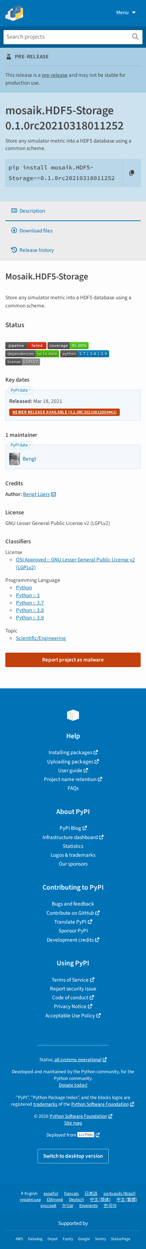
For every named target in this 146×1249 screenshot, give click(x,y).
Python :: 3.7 (30, 603)
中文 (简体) (100, 1200)
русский (48, 1206)
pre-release (55, 75)
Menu (122, 12)
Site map (73, 1123)
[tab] (73, 211)
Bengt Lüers (36, 494)
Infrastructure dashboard (70, 837)
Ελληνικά (55, 1200)
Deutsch (76, 1200)
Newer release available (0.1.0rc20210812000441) (64, 412)
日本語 (91, 1194)
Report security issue (73, 989)
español (51, 1194)
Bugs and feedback (73, 904)
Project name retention (70, 779)
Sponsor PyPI (73, 931)
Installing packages (70, 752)
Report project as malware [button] (73, 660)
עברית (67, 1206)
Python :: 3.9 (30, 617)
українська (30, 1200)
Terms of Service (70, 980)
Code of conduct (70, 997)
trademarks (45, 1104)
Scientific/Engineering (41, 638)
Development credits (70, 940)
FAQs (73, 788)
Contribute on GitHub (70, 913)
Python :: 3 (28, 595)
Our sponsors (73, 864)
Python (24, 587)
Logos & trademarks (73, 855)
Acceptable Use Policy (70, 1015)
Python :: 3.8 (30, 610)
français (71, 1194)
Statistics (73, 846)
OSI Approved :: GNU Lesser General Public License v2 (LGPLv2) (75, 563)
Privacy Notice (70, 1006)
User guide (70, 770)
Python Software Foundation (100, 1104)
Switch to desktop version (73, 1156)
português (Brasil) (119, 1194)
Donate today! (73, 1085)
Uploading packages (70, 761)
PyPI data (19, 390)
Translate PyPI (70, 922)
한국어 (110, 1206)
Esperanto (88, 1206)
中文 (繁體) (127, 1200)
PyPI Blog (70, 828)
